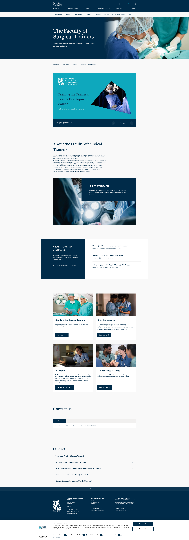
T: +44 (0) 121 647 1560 (96, 508)
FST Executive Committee (102, 14)
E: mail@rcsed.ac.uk (72, 513)
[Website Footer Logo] (59, 506)
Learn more (60, 335)
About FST (68, 14)
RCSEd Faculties (57, 14)
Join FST (89, 14)
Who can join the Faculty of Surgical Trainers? (72, 462)
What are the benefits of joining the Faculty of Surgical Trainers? (78, 468)
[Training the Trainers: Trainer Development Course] (117, 247)
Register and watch (63, 387)
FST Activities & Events (118, 14)
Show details (56, 537)
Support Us (102, 4)
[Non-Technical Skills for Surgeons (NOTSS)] (117, 256)
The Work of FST (79, 14)
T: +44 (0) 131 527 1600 (72, 509)
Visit (97, 4)
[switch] (84, 535)
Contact (115, 4)
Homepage (56, 64)
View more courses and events (66, 266)
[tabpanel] (94, 425)
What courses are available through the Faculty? (72, 475)
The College (66, 64)
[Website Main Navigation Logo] (57, 4)
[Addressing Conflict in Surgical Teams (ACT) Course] (117, 266)
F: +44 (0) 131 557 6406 (73, 511)
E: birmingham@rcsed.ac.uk (97, 510)
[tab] (59, 421)
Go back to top (93, 488)
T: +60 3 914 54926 (119, 508)
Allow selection (143, 528)
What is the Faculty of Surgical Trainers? (70, 456)
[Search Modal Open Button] (135, 4)
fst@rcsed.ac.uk (91, 425)
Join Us (109, 4)
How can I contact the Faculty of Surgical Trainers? (74, 481)
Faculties (74, 64)
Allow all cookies (143, 524)
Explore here (103, 387)
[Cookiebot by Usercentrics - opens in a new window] (43, 537)
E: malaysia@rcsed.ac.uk (120, 510)
